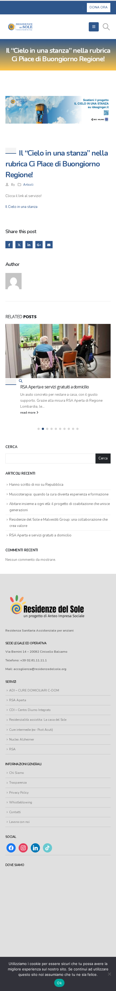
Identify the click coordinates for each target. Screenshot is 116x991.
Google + (39, 244)
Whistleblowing (20, 802)
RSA (12, 749)
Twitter (19, 244)
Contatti (15, 812)
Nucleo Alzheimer (21, 739)
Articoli (28, 184)
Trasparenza (18, 782)
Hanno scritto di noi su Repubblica (36, 484)
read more (28, 412)
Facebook (9, 244)
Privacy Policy (19, 792)
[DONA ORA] (99, 7)
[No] (109, 974)
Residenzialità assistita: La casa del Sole (37, 719)
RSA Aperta (17, 700)
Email (49, 244)
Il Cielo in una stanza (21, 206)
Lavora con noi (19, 822)
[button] (94, 26)
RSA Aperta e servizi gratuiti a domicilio (54, 387)
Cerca (11, 447)
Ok (59, 983)
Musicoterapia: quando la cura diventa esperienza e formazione (58, 494)
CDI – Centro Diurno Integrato (30, 710)
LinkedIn (29, 244)
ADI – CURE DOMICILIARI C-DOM (34, 690)
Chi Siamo (16, 773)
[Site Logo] (20, 27)
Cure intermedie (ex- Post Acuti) (31, 730)
